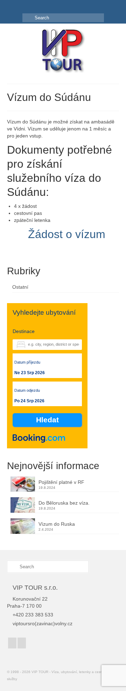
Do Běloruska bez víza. (64, 503)
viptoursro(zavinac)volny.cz (42, 623)
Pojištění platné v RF (61, 482)
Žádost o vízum (66, 234)
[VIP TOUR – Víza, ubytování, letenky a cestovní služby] (63, 51)
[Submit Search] (27, 17)
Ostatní (20, 287)
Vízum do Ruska (56, 524)
